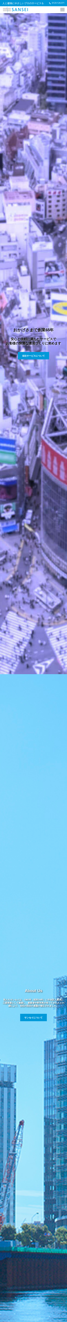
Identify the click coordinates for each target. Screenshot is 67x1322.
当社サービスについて (33, 355)
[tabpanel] (33, 343)
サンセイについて (33, 1017)
